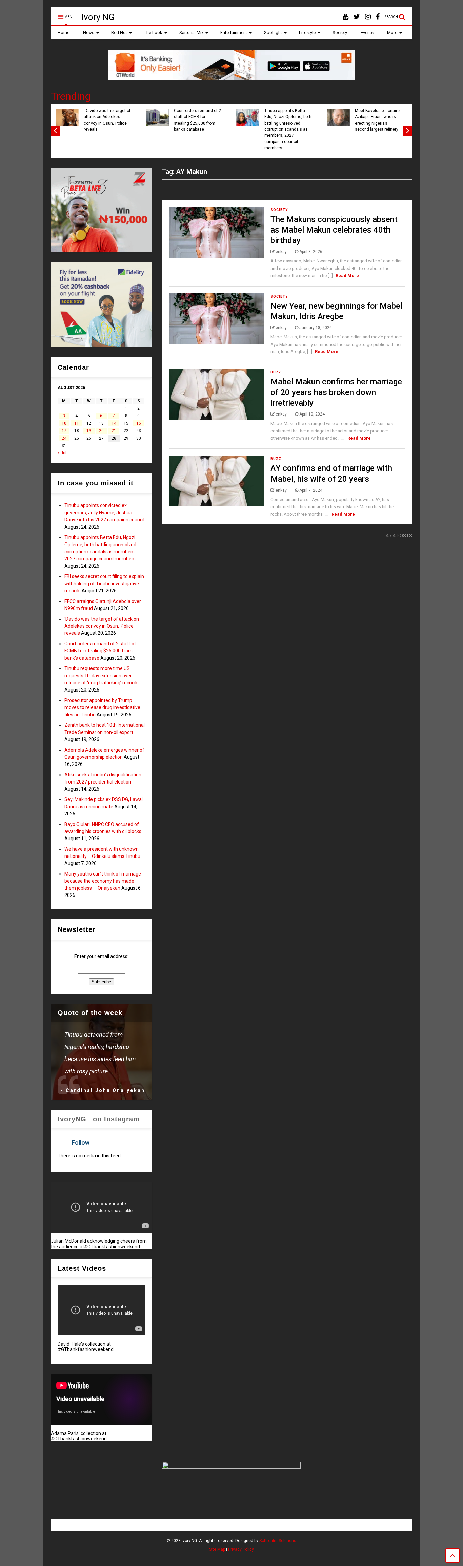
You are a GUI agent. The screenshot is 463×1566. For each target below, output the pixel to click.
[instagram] (368, 16)
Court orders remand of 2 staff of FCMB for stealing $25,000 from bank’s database (197, 120)
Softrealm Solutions (277, 1540)
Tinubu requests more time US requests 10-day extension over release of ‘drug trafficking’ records (101, 675)
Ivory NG (98, 17)
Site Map (217, 1549)
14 (114, 423)
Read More (347, 275)
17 (64, 430)
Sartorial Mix (191, 32)
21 (114, 430)
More (392, 32)
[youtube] (345, 16)
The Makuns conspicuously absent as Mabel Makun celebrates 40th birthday (334, 230)
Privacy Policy (241, 1549)
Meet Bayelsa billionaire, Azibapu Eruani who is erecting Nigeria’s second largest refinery (378, 120)
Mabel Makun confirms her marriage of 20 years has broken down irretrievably (336, 392)
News (88, 32)
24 (64, 438)
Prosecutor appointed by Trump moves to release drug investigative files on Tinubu (102, 707)
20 (101, 430)
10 (64, 423)
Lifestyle (307, 32)
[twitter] (357, 16)
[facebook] (378, 16)
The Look (153, 32)
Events (367, 32)
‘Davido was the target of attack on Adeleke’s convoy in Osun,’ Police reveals (107, 120)
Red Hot (119, 32)
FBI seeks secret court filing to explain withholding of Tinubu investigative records (104, 583)
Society (340, 32)
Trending (71, 96)
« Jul (62, 452)
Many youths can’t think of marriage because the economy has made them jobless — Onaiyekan (102, 881)
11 (76, 423)
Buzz (275, 372)
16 (138, 423)
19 (88, 430)
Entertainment (233, 32)
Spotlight (273, 32)
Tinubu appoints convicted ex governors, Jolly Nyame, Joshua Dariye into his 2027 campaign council (104, 512)
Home (63, 32)
